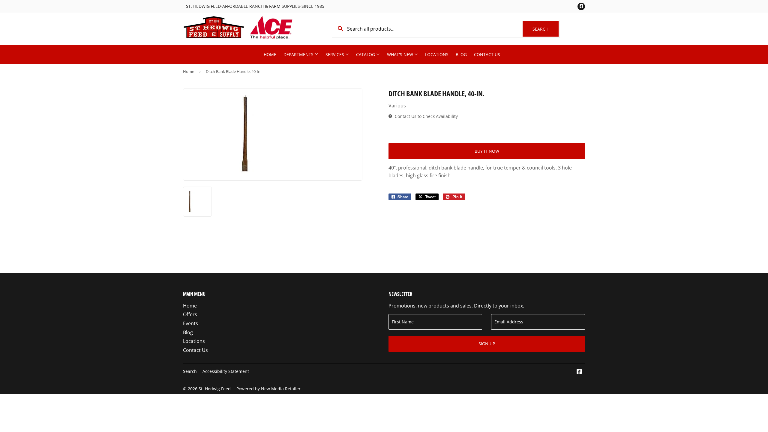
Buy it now (487, 151)
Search (545, 29)
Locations (436, 54)
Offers (190, 314)
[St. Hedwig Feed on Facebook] (579, 372)
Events (190, 323)
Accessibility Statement (225, 371)
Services (335, 54)
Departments (299, 54)
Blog (461, 54)
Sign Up (486, 343)
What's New (400, 54)
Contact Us (487, 54)
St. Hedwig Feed (215, 389)
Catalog (366, 54)
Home (270, 54)
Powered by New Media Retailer (268, 389)
